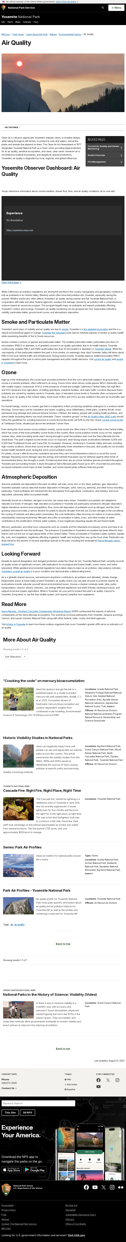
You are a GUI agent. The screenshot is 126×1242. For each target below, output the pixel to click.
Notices (5, 1219)
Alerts (10, 22)
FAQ (69, 1079)
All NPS (27, 1112)
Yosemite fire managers (54, 332)
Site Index (72, 1084)
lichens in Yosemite (16, 624)
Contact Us (8, 1088)
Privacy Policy (9, 1210)
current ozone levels (112, 420)
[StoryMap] (63, 238)
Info (3, 22)
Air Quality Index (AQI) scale (101, 416)
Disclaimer (70, 1210)
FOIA (4, 1214)
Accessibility (8, 1205)
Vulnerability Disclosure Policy (80, 1214)
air (11, 924)
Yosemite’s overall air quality (16, 571)
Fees (36, 22)
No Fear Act (71, 1205)
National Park (21, 17)
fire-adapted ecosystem (95, 329)
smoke (65, 329)
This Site (10, 1112)
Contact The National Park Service (19, 1224)
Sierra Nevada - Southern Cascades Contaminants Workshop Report (36, 611)
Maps (17, 22)
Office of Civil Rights (75, 1224)
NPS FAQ (6, 1228)
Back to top (63, 943)
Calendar (27, 22)
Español (71, 1089)
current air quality (102, 359)
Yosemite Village (103, 349)
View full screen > (11, 282)
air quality (19, 924)
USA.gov (69, 1219)
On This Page (18, 127)
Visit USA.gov (76, 1235)
